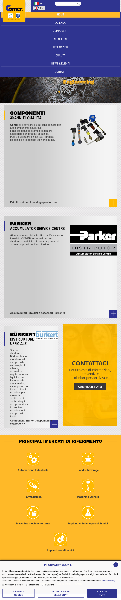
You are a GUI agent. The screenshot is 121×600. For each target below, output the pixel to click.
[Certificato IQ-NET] (13, 29)
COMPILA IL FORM (90, 386)
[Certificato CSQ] (16, 29)
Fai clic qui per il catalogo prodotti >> (33, 202)
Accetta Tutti (102, 593)
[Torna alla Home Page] (17, 14)
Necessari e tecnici (14, 585)
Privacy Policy (108, 580)
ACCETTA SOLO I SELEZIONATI (61, 593)
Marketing (49, 585)
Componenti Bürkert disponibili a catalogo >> (31, 422)
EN (41, 8)
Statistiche (34, 585)
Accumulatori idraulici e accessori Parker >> (38, 312)
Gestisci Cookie (18, 593)
